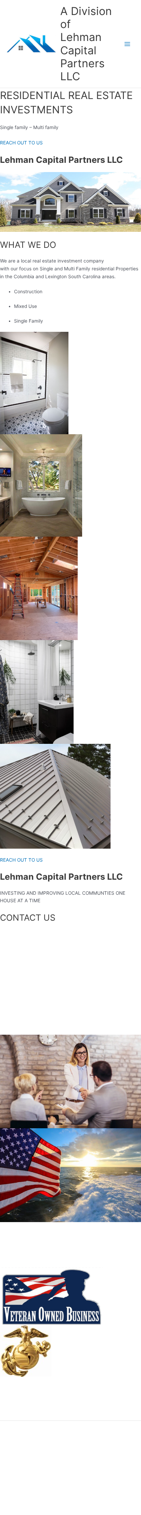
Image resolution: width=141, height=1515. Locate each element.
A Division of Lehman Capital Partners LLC (86, 43)
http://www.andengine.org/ (29, 1393)
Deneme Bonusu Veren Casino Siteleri (41, 1385)
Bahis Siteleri (73, 1347)
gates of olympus (19, 1401)
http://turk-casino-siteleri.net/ (91, 1370)
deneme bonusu (17, 1409)
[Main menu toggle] (127, 44)
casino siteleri (74, 1378)
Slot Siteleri (71, 1355)
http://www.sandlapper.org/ (89, 1362)
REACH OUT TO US (21, 142)
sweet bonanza (17, 1416)
